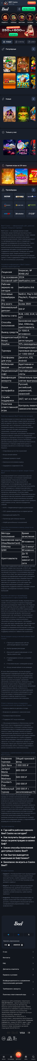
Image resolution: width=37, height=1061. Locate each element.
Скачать (31, 3)
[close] (2, 3)
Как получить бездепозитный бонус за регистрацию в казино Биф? (18, 840)
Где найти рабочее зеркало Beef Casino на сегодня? (17, 832)
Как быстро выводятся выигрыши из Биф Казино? (15, 856)
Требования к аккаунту (12, 989)
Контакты (6, 957)
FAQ (4, 963)
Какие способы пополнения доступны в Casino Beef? (17, 849)
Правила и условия (10, 975)
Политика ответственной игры (14, 994)
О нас (5, 952)
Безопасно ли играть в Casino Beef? (18, 864)
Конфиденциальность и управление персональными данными (16, 982)
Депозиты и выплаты (11, 969)
